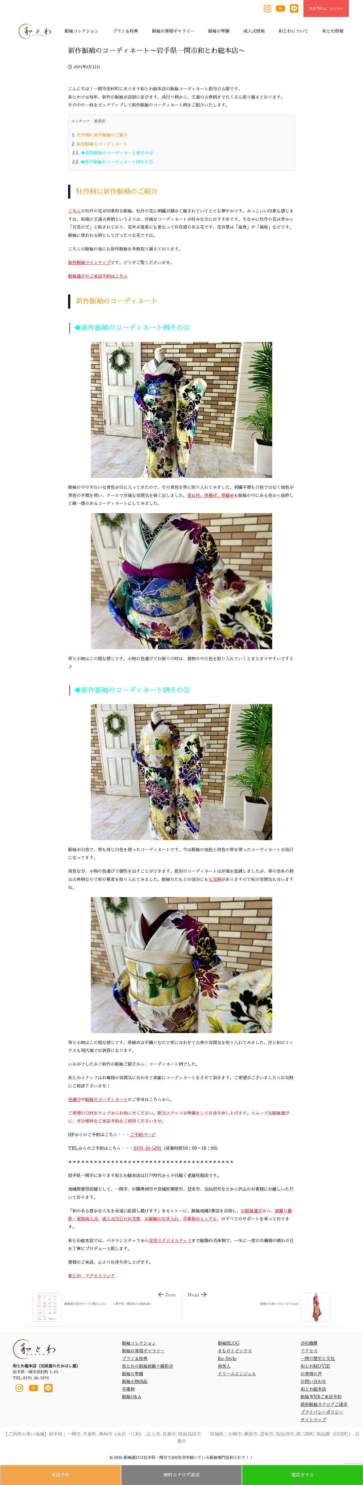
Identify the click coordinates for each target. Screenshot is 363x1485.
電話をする (302, 1475)
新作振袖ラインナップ (89, 262)
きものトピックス (235, 1351)
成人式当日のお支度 (121, 1219)
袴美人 (224, 1366)
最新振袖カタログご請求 (324, 1404)
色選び (74, 1099)
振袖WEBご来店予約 (321, 1397)
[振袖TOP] (36, 31)
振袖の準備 (132, 1374)
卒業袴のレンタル (200, 1219)
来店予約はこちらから (326, 8)
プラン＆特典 (134, 1358)
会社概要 (309, 1343)
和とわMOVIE (315, 1366)
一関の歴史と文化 (318, 1358)
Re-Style (227, 1358)
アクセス (309, 1351)
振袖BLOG (228, 1343)
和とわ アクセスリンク (91, 1276)
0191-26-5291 (147, 1148)
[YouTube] (280, 8)
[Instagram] (267, 8)
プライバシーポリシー (322, 1412)
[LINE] (294, 8)
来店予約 (60, 1475)
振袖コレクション (139, 1343)
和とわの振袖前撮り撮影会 (147, 1366)
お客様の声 (311, 1374)
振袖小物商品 (134, 1381)
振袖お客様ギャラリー (143, 1351)
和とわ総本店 (313, 1389)
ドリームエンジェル (237, 1374)
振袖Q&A (131, 1397)
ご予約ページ (142, 1135)
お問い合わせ (313, 1381)
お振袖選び (251, 1211)
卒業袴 (128, 1389)
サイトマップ (313, 1420)
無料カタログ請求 (181, 1475)
